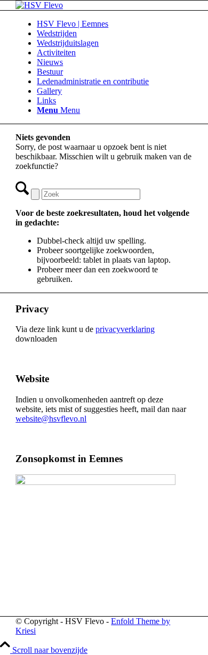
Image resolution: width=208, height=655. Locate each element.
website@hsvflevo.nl (50, 418)
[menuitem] (115, 24)
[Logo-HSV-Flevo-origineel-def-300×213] (39, 5)
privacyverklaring (125, 329)
